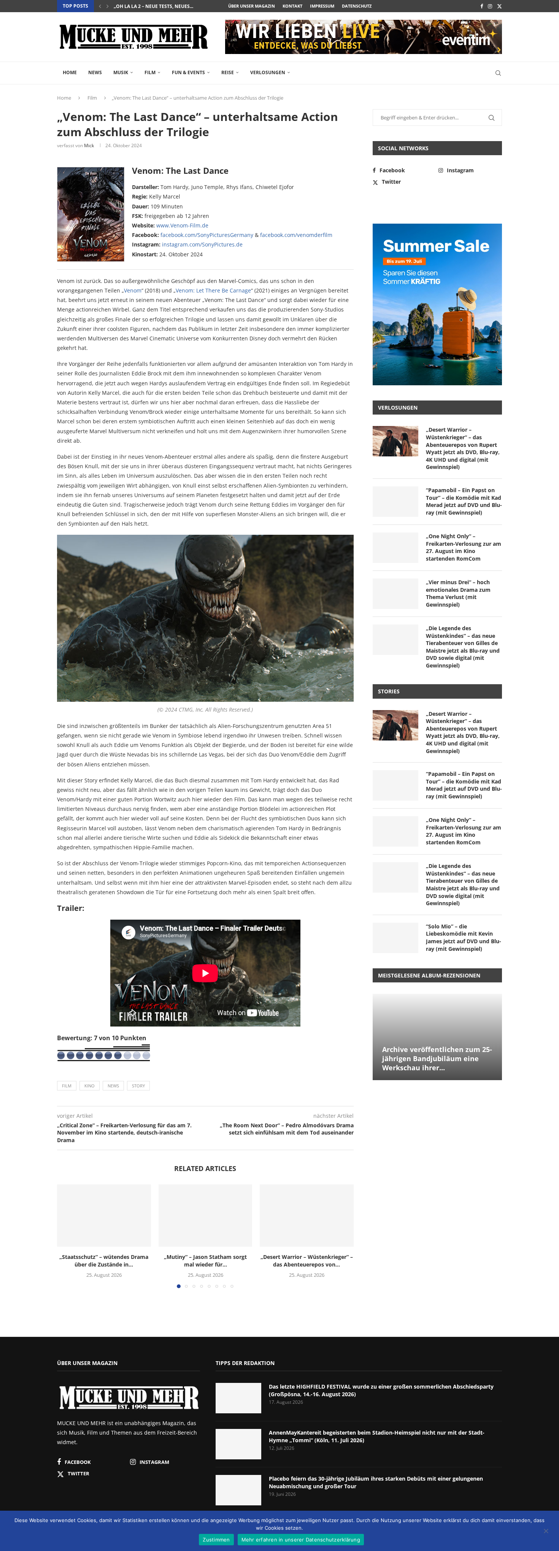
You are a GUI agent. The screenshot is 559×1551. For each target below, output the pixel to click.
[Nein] (545, 1531)
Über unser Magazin (251, 6)
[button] (100, 6)
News (95, 72)
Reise (227, 72)
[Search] (498, 73)
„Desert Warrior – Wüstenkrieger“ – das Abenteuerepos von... (306, 1260)
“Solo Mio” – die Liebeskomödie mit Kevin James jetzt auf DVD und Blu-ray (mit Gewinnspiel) (463, 937)
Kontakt (292, 6)
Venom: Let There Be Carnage (213, 290)
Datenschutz (357, 6)
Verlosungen (267, 72)
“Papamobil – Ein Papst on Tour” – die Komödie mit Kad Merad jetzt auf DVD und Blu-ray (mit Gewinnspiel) (464, 501)
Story (138, 1086)
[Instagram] (490, 6)
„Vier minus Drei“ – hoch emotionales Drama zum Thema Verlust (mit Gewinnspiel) (458, 593)
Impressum (322, 6)
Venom (132, 290)
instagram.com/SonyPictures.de (202, 244)
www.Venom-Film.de (182, 225)
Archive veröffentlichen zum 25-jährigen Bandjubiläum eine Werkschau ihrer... (437, 1059)
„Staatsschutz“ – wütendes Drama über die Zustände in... (103, 1260)
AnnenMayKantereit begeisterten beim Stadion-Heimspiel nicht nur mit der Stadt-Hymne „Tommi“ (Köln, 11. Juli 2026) (376, 1436)
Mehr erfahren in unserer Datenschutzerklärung (300, 1540)
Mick (89, 145)
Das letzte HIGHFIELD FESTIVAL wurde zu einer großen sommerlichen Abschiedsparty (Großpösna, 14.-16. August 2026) (381, 1390)
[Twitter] (499, 6)
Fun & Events (188, 72)
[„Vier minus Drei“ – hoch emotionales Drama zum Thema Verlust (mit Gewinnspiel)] (395, 593)
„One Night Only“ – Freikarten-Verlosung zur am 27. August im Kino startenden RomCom (463, 547)
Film (150, 72)
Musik (120, 72)
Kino (89, 1086)
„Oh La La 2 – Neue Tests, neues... (153, 6)
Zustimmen (216, 1540)
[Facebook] (481, 6)
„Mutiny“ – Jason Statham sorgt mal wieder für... (205, 1260)
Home (70, 72)
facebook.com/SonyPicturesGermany (206, 234)
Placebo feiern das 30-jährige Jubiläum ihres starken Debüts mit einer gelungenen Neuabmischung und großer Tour (376, 1482)
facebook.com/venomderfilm (296, 234)
